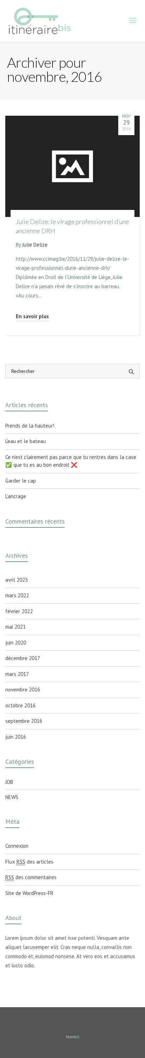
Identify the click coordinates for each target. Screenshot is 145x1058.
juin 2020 (15, 642)
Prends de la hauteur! (29, 425)
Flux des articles (29, 861)
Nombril (72, 1036)
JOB (9, 782)
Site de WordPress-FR (29, 893)
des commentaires (31, 877)
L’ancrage (15, 496)
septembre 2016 (23, 721)
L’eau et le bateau (25, 441)
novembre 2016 (22, 689)
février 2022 (19, 611)
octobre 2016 (20, 705)
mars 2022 (17, 595)
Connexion (17, 845)
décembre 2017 (22, 658)
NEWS (11, 797)
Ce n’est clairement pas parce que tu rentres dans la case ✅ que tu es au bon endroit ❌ (70, 461)
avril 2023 (16, 579)
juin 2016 (15, 736)
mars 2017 (17, 674)
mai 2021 (15, 626)
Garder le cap (20, 480)
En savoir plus (32, 316)
